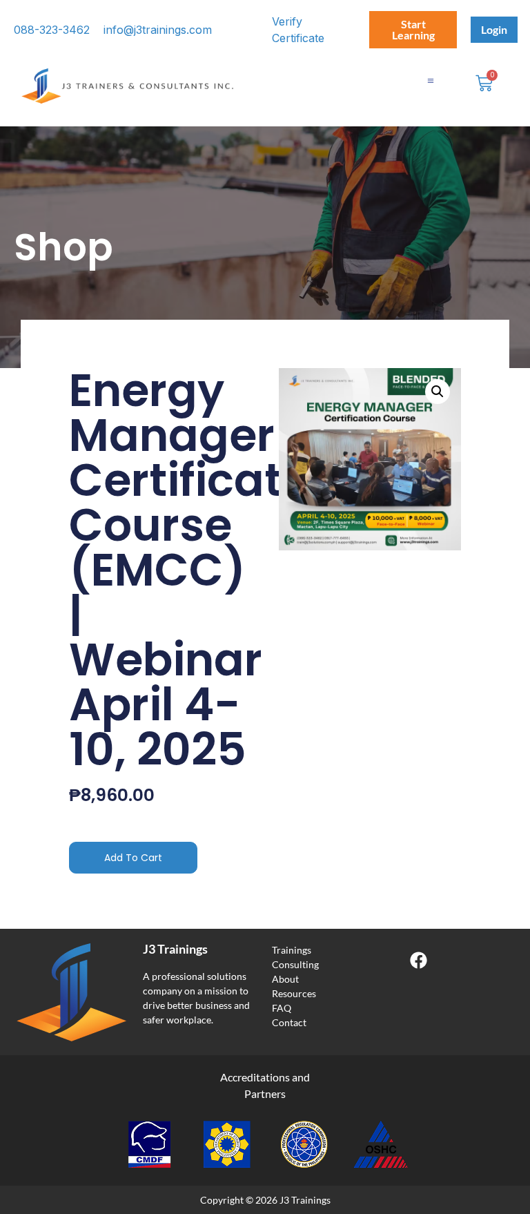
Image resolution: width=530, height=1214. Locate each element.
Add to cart (133, 858)
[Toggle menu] (430, 80)
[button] (437, 391)
